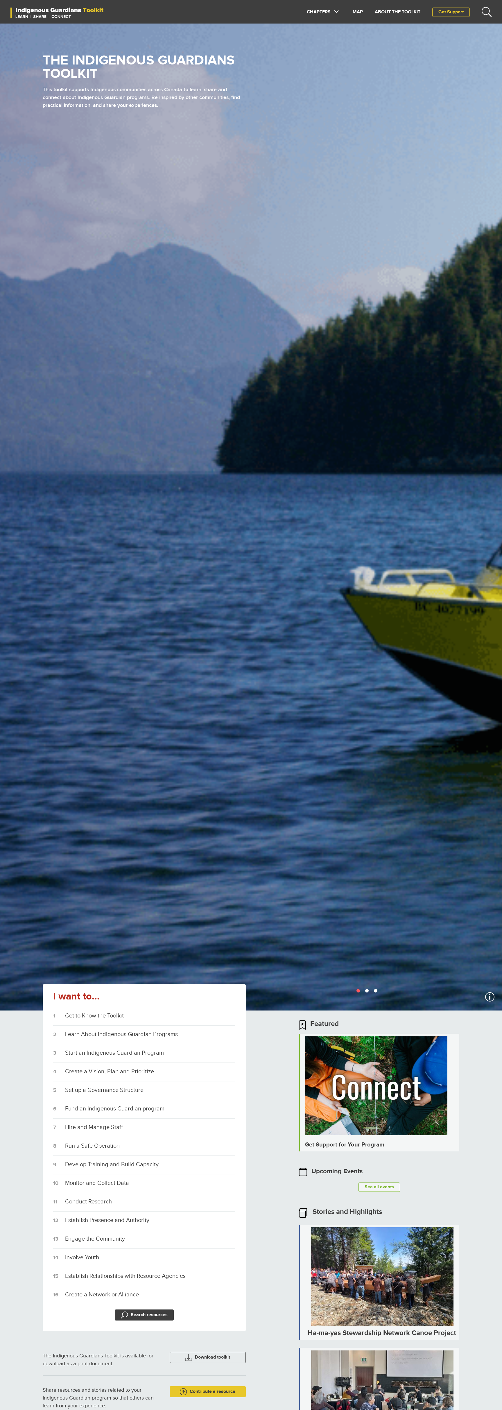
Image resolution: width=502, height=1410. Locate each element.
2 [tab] (368, 991)
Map (358, 12)
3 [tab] (376, 991)
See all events (379, 1187)
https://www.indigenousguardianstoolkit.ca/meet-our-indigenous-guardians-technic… (379, 1092)
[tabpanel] (251, 517)
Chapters (319, 12)
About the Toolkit (397, 12)
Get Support (451, 12)
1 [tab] (359, 991)
